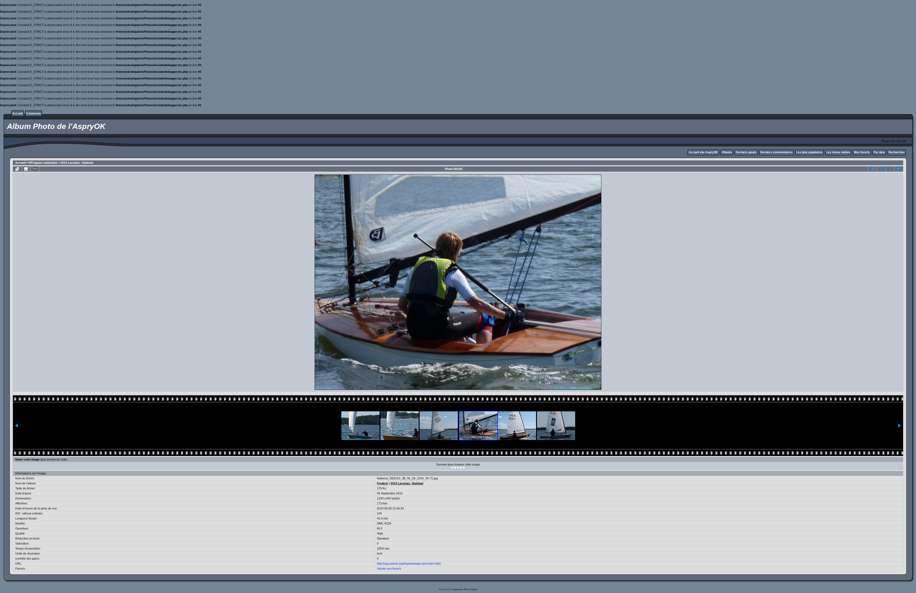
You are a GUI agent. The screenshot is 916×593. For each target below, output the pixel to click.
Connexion (33, 113)
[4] (460, 467)
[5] (463, 467)
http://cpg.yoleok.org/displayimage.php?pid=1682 (409, 563)
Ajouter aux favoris (389, 568)
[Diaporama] (35, 169)
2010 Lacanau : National (77, 162)
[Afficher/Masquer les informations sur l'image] (26, 169)
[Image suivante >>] (890, 169)
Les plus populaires (809, 152)
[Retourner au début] (872, 169)
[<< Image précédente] (881, 169)
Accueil (17, 113)
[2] (455, 467)
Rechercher (897, 152)
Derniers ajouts (746, 152)
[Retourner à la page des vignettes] (17, 169)
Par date (879, 152)
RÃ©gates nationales (43, 162)
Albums (727, 152)
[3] (458, 467)
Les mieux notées (838, 152)
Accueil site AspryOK (703, 152)
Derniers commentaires (776, 152)
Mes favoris (862, 152)
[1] (452, 467)
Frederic (382, 483)
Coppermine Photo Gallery (464, 589)
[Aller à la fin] (899, 169)
